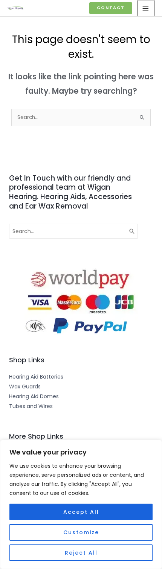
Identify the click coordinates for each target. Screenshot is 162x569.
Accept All (81, 512)
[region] (81, 504)
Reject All (81, 553)
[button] (110, 8)
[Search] (132, 231)
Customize (81, 532)
